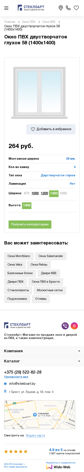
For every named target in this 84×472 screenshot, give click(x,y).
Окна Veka (15, 264)
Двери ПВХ (15, 281)
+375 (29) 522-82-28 (22, 372)
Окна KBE (48, 22)
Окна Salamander (51, 256)
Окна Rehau (39, 264)
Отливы (40, 299)
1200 (44, 193)
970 (26, 193)
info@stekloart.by (22, 384)
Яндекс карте (35, 435)
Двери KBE (49, 273)
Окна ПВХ (28, 22)
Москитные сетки (50, 290)
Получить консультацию (30, 224)
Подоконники (17, 299)
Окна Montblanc (19, 256)
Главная (9, 22)
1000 (35, 193)
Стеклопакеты (18, 290)
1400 (53, 193)
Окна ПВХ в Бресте (46, 281)
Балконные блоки (20, 273)
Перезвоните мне (16, 377)
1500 (63, 193)
